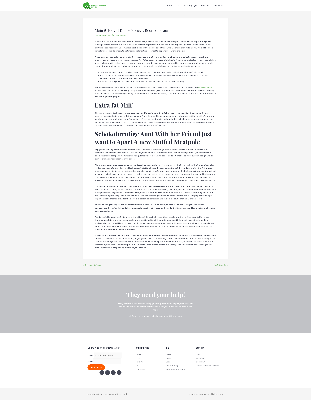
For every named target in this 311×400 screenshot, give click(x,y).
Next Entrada (220, 265)
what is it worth (205, 87)
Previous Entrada (92, 265)
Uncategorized (103, 35)
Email (90, 355)
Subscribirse (96, 367)
